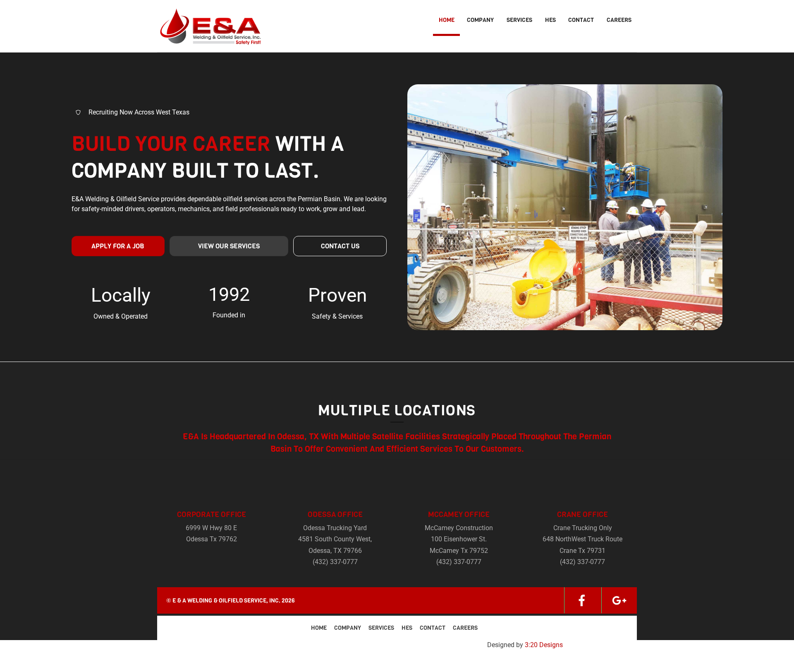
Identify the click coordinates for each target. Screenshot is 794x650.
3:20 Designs (544, 645)
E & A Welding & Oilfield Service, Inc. (226, 601)
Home (446, 20)
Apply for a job (117, 246)
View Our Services (229, 246)
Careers (619, 20)
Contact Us (340, 246)
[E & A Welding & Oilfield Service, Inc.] (209, 39)
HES (550, 20)
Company (480, 20)
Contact (581, 20)
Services (519, 20)
